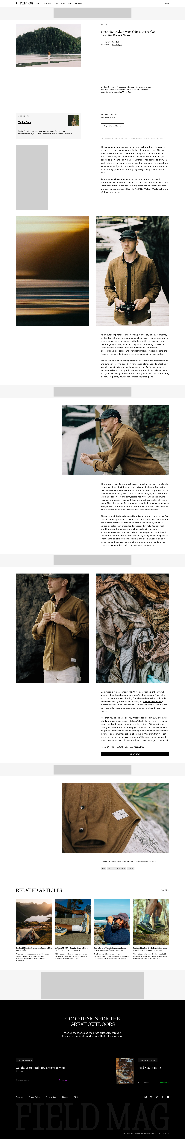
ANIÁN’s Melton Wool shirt (148, 189)
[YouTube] (168, 1097)
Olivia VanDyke (117, 45)
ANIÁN (104, 360)
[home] (24, 3)
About (63, 3)
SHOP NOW (135, 754)
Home (102, 24)
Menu (167, 3)
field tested (120, 868)
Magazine (78, 3)
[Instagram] (145, 1097)
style (110, 868)
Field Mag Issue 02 (149, 1068)
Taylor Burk (115, 42)
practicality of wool (135, 484)
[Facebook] (162, 1097)
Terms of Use (51, 1097)
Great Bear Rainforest (142, 351)
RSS (76, 1097)
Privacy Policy (34, 1097)
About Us (19, 1097)
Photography (46, 3)
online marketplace (152, 701)
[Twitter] (151, 1097)
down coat (107, 166)
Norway (113, 354)
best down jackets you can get (146, 861)
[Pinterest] (156, 1097)
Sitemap (65, 1097)
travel (130, 868)
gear (107, 24)
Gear (37, 3)
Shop (56, 3)
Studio (70, 3)
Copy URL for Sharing (112, 126)
